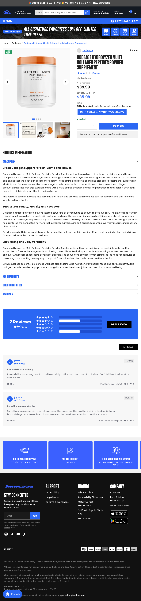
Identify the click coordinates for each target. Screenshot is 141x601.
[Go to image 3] (38, 119)
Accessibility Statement (91, 497)
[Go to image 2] (36, 119)
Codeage (16, 43)
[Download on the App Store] (119, 513)
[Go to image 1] (33, 119)
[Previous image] (7, 82)
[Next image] (66, 82)
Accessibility (52, 492)
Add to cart (118, 126)
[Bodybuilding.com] (7, 12)
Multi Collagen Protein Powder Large (102, 112)
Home (6, 43)
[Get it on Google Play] (119, 521)
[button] (119, 324)
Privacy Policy (19, 525)
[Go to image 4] (40, 119)
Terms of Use (85, 518)
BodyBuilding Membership (117, 499)
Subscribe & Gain (119, 505)
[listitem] (11, 130)
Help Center (52, 497)
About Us (115, 492)
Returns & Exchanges (57, 502)
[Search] (87, 12)
